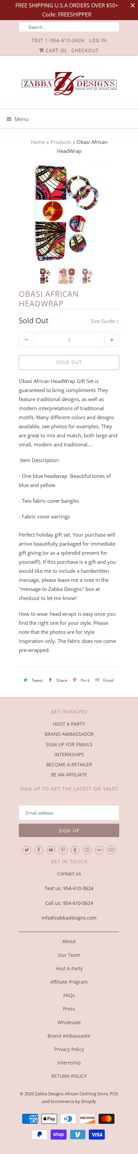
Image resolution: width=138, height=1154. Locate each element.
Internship (69, 1062)
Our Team (69, 955)
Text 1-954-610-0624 (57, 40)
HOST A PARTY (69, 724)
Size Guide (103, 321)
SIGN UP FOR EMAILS (69, 744)
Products (61, 142)
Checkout (85, 50)
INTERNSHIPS (69, 754)
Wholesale (69, 1022)
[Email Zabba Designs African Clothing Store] (111, 850)
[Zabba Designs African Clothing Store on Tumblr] (75, 850)
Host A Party (69, 968)
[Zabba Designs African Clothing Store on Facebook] (38, 850)
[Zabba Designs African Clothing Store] (69, 84)
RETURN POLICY (69, 1076)
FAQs (69, 995)
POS (114, 1094)
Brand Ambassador (69, 1036)
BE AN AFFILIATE (69, 774)
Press (69, 1008)
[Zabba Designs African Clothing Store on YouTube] (51, 850)
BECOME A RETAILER (69, 764)
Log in (98, 40)
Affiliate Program (69, 982)
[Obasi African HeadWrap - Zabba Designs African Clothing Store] (69, 212)
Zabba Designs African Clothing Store (71, 1094)
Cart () (55, 50)
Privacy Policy (69, 1049)
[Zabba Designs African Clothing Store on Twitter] (26, 850)
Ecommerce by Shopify (73, 1101)
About (69, 941)
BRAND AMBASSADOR (69, 734)
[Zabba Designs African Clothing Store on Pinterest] (63, 850)
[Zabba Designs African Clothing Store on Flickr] (99, 850)
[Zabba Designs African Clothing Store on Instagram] (87, 850)
